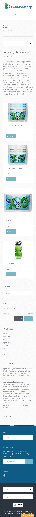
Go (29, 462)
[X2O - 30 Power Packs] (18, 112)
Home (5, 31)
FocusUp (6, 337)
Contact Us (28, 515)
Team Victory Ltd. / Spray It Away (17, 511)
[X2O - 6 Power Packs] (18, 202)
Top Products (8, 346)
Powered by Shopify (26, 513)
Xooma (5, 354)
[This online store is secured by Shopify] (18, 505)
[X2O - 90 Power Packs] (18, 155)
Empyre (17, 513)
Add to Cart (10, 136)
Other (5, 340)
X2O (11, 31)
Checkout (28, 319)
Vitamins (6, 349)
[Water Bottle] (18, 250)
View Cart (18, 319)
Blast (5, 334)
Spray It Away (8, 343)
